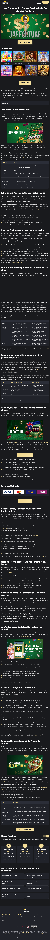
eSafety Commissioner (14, 572)
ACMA (24, 157)
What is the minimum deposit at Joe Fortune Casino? (11, 889)
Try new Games (25, 82)
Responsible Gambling (24, 791)
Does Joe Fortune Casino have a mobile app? (35, 882)
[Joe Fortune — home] (5, 2)
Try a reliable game (25, 455)
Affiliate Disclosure (25, 636)
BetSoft (3, 371)
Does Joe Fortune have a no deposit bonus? (11, 882)
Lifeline (8, 730)
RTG (38, 369)
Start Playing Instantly (25, 829)
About (3, 916)
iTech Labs (35, 535)
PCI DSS (5, 528)
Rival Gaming (43, 369)
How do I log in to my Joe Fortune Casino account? (35, 889)
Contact (42, 556)
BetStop (3, 781)
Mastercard (16, 442)
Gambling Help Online (38, 918)
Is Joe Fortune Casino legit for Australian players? (34, 876)
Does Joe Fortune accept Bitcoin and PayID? (11, 895)
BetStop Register (37, 920)
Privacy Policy (24, 209)
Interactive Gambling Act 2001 (17, 262)
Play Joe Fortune (25, 501)
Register (45, 2)
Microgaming (8, 371)
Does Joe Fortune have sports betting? (34, 895)
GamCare (46, 348)
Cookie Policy (41, 209)
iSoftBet (16, 371)
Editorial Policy (37, 735)
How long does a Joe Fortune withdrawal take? (9, 876)
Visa (10, 442)
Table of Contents (6, 103)
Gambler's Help (42, 620)
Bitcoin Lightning (44, 442)
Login (39, 2)
